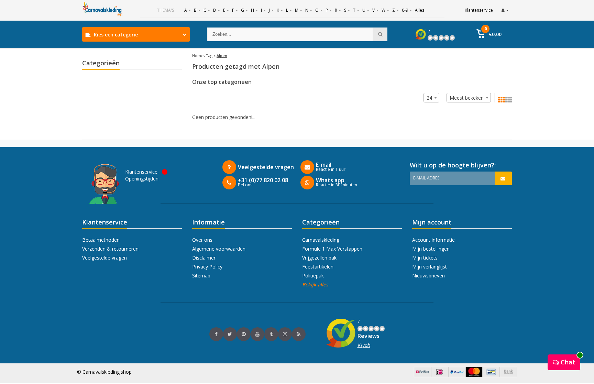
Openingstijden (141, 178)
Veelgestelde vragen (104, 257)
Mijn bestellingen (431, 248)
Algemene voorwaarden (218, 248)
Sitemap (201, 275)
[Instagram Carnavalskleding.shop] (285, 334)
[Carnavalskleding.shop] (102, 10)
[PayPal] (456, 375)
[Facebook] (216, 334)
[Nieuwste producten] (299, 334)
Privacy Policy (207, 266)
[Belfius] (422, 375)
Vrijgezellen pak (319, 257)
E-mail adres (426, 178)
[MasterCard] (474, 375)
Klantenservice (479, 10)
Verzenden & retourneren (110, 248)
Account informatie (433, 240)
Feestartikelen (317, 266)
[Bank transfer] (508, 375)
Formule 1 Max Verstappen (332, 248)
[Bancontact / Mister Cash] (491, 375)
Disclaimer (204, 257)
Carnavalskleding (320, 240)
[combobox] (469, 97)
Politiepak (313, 275)
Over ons (202, 240)
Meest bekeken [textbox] (467, 98)
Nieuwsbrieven (428, 275)
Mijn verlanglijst (429, 266)
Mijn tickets (425, 257)
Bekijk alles (315, 284)
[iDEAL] (439, 375)
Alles (419, 10)
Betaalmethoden (101, 240)
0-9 (405, 10)
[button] (489, 34)
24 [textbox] (429, 98)
